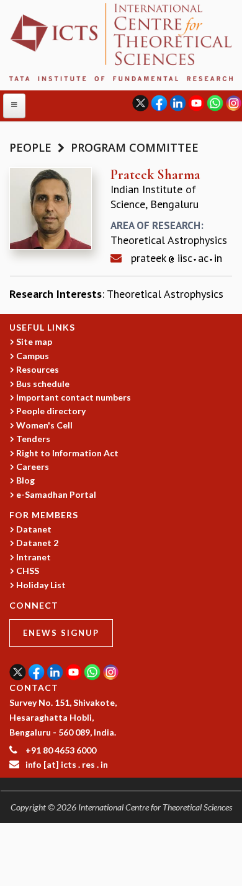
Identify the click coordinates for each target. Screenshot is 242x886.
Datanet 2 (37, 542)
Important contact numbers (73, 397)
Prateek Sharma (155, 175)
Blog (25, 480)
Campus (32, 355)
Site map (34, 341)
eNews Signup (61, 633)
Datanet (34, 529)
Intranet (33, 557)
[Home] (121, 41)
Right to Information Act (67, 453)
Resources (37, 369)
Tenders (33, 438)
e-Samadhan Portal (56, 494)
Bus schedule (42, 383)
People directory (51, 411)
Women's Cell (44, 425)
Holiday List (41, 585)
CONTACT (33, 687)
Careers (32, 466)
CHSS (27, 570)
